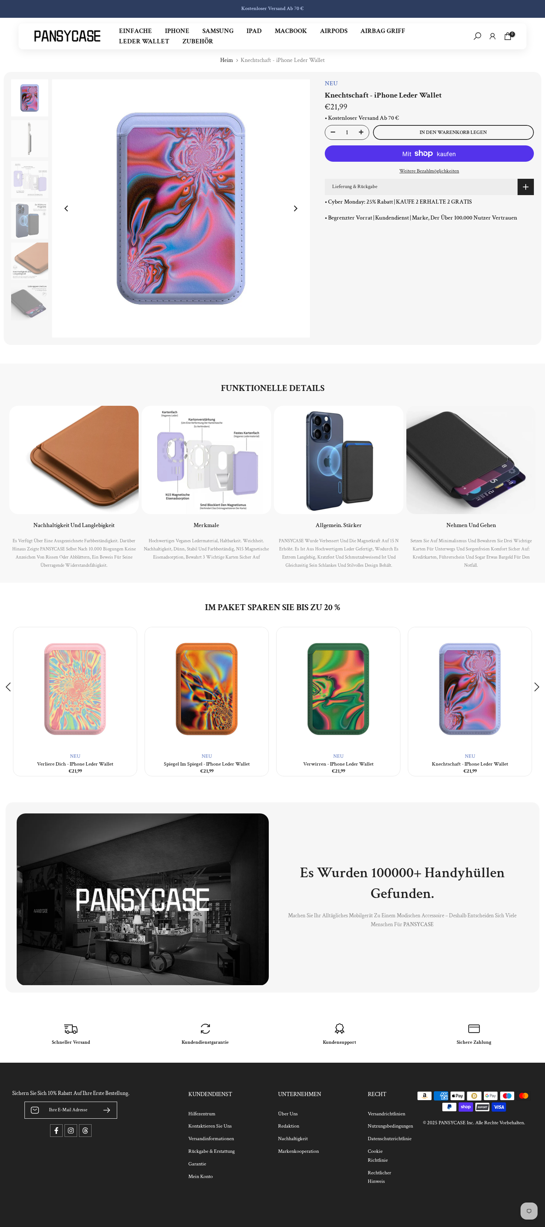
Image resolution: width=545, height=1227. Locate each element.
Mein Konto (200, 1176)
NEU (75, 756)
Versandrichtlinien (386, 1114)
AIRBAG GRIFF (382, 31)
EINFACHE (135, 31)
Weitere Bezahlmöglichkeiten (429, 171)
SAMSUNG (218, 31)
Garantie (197, 1164)
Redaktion (288, 1126)
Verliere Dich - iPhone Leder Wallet (75, 764)
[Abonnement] (103, 1110)
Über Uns (288, 1114)
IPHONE (177, 31)
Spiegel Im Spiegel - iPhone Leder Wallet (207, 764)
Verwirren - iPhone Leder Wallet (338, 764)
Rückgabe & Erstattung (211, 1151)
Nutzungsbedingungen (390, 1126)
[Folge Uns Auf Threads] (85, 1130)
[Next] (295, 208)
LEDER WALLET (144, 41)
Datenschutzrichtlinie (390, 1138)
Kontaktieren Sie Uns (210, 1126)
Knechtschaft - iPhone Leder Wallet (470, 764)
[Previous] (66, 208)
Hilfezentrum (201, 1114)
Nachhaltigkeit (293, 1138)
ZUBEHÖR (197, 41)
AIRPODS (333, 31)
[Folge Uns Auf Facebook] (56, 1130)
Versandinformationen (211, 1138)
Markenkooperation (298, 1151)
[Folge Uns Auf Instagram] (71, 1130)
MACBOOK (291, 31)
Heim (226, 60)
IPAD (254, 31)
